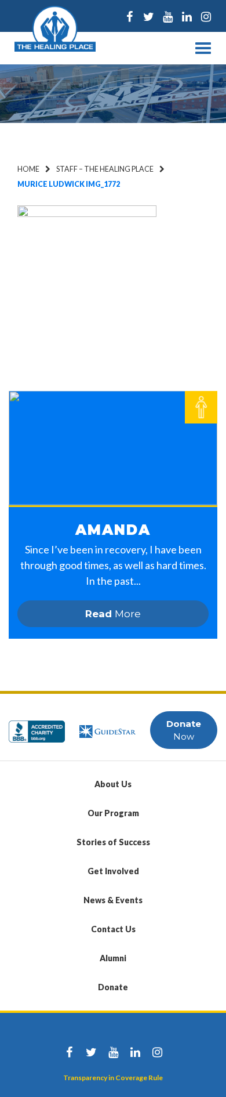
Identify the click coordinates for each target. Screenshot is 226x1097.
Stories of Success (113, 842)
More (113, 614)
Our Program (113, 813)
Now (183, 729)
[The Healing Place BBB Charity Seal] (37, 726)
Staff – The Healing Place (105, 169)
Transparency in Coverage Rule (113, 1077)
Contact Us (113, 929)
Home (28, 169)
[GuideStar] (107, 726)
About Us (113, 784)
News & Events (113, 900)
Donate (113, 987)
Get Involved (113, 871)
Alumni (113, 958)
